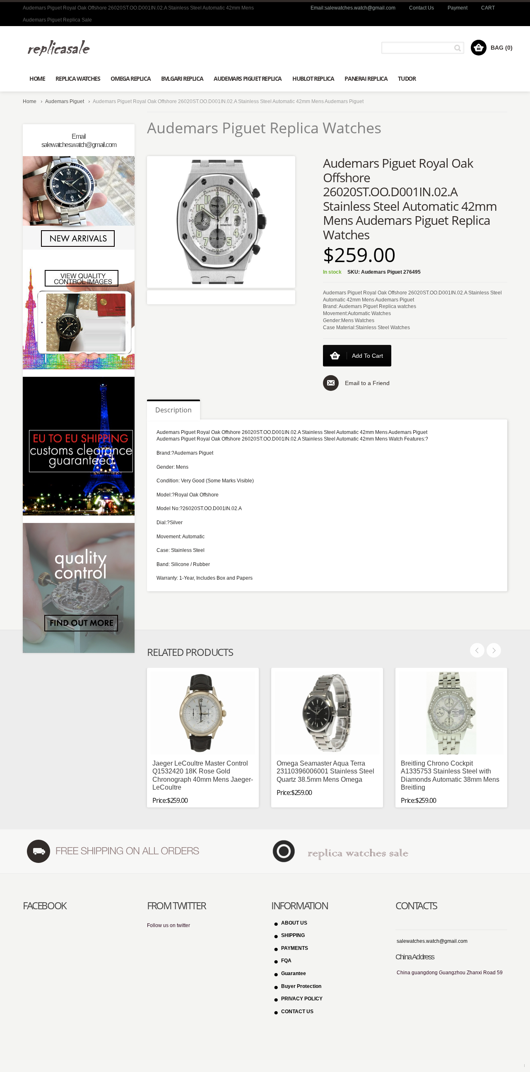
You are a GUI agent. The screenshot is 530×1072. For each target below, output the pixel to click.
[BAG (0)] (479, 47)
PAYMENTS (294, 948)
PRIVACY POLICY (302, 999)
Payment (457, 8)
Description (173, 409)
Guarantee (293, 973)
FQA (286, 961)
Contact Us (421, 8)
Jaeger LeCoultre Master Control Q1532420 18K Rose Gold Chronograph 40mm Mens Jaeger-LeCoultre (202, 775)
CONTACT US (297, 1011)
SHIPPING (293, 935)
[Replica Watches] (62, 48)
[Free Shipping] (112, 851)
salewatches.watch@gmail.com (432, 941)
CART (488, 8)
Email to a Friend (367, 383)
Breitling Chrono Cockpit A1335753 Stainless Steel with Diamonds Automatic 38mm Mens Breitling (450, 775)
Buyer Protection (301, 986)
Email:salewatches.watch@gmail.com (353, 8)
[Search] (459, 48)
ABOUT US (294, 923)
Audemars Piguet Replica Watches (264, 128)
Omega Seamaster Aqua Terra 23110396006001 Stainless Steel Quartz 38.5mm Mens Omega (325, 771)
